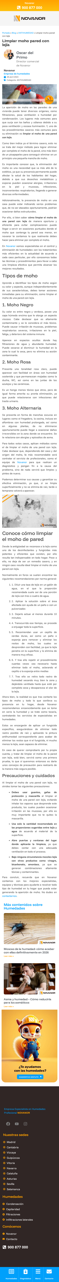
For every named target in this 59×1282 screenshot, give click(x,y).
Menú (38, 1278)
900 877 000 (32, 7)
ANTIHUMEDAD (26, 32)
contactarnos (9, 895)
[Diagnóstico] (25, 1271)
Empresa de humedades (17, 73)
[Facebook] (8, 1124)
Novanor (9, 70)
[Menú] (38, 1271)
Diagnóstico (25, 1278)
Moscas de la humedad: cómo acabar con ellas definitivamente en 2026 (29, 950)
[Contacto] (49, 1271)
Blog (14, 32)
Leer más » (9, 956)
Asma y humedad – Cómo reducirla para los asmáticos (27, 1000)
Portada (6, 32)
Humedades (11, 1278)
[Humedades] (11, 1271)
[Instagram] (25, 1124)
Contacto (49, 1278)
